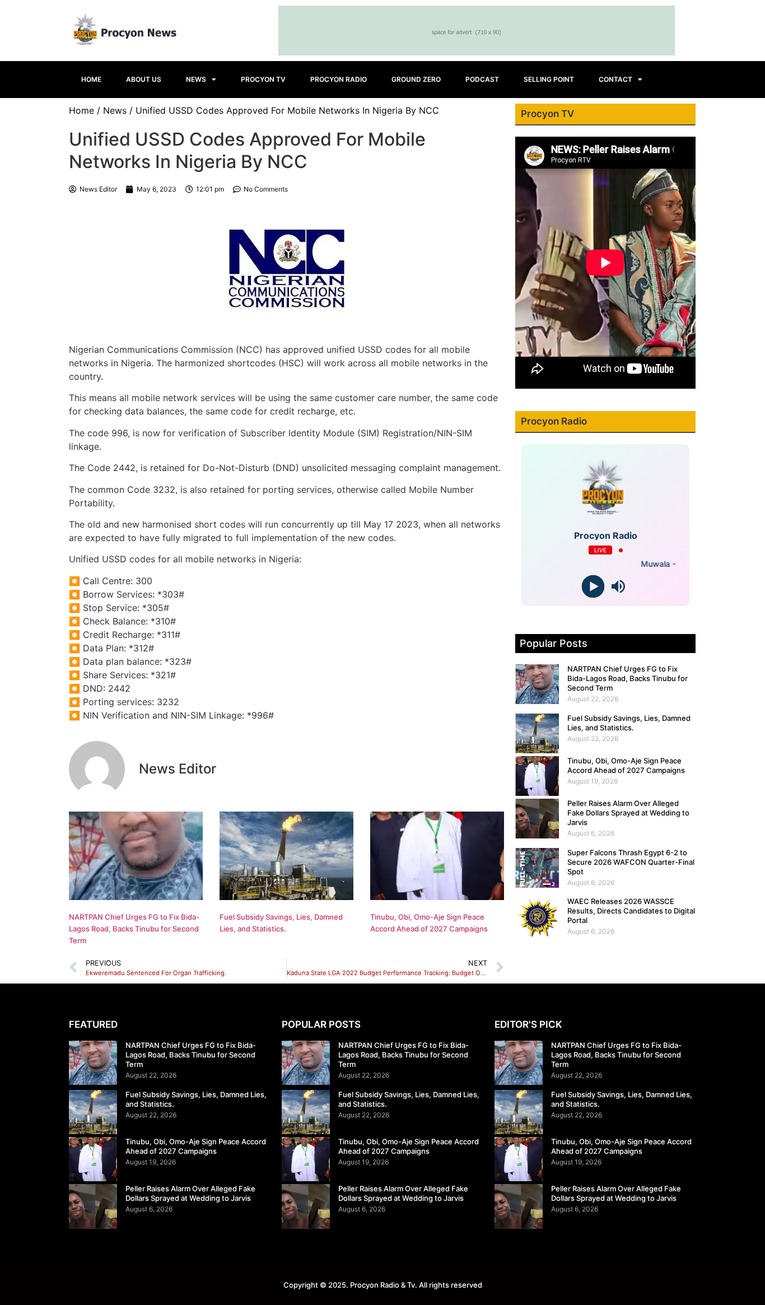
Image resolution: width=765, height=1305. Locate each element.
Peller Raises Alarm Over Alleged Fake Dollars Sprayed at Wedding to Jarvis (628, 813)
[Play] (593, 586)
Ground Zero (416, 79)
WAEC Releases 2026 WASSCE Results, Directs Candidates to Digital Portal (631, 911)
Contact (615, 79)
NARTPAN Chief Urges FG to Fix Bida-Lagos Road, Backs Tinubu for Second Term (134, 928)
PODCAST (482, 79)
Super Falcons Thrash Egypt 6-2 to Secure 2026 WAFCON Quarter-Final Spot (630, 862)
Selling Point (549, 79)
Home (91, 79)
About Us (143, 79)
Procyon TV (263, 79)
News (196, 79)
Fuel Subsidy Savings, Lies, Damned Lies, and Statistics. (629, 723)
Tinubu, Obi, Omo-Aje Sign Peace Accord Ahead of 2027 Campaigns (626, 765)
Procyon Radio (338, 79)
